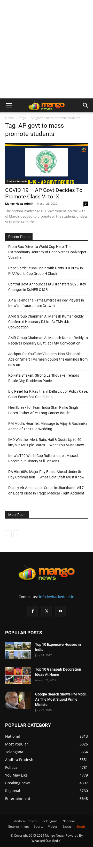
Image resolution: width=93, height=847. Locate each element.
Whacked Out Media (46, 840)
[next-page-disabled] (16, 533)
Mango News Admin (19, 203)
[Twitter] (46, 611)
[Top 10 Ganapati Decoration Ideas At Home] (18, 675)
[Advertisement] (46, 49)
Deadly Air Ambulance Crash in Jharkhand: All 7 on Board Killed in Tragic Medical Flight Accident (46, 490)
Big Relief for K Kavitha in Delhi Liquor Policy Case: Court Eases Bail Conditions (48, 394)
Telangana (50, 821)
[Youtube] (60, 611)
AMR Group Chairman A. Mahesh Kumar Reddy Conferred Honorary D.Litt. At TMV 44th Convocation (46, 321)
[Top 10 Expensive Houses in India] (18, 650)
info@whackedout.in (56, 596)
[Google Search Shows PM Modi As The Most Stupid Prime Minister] (18, 700)
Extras (67, 826)
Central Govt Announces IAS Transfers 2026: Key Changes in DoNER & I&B (47, 287)
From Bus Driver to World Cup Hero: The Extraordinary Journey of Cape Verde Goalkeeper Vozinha (47, 252)
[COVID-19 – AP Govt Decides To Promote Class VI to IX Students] (46, 163)
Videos (53, 826)
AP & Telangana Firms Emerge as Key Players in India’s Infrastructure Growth (46, 303)
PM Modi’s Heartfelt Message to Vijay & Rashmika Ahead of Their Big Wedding (48, 426)
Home (9, 118)
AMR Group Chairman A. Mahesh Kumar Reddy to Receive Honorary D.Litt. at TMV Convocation (48, 340)
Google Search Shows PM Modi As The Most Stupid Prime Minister (60, 699)
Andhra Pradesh (17, 181)
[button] (9, 105)
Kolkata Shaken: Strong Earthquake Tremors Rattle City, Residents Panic (43, 378)
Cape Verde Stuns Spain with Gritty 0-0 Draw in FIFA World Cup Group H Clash (45, 271)
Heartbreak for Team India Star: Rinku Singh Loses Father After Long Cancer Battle (43, 410)
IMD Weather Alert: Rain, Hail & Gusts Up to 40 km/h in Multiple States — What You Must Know (46, 442)
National (69, 821)
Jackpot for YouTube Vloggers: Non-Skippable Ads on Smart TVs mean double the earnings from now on (48, 359)
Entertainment (18, 826)
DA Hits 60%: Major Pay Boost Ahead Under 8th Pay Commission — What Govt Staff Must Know (46, 474)
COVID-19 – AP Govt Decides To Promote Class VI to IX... (43, 193)
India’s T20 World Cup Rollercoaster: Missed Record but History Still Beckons (43, 458)
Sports (38, 826)
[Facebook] (32, 611)
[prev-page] (8, 533)
